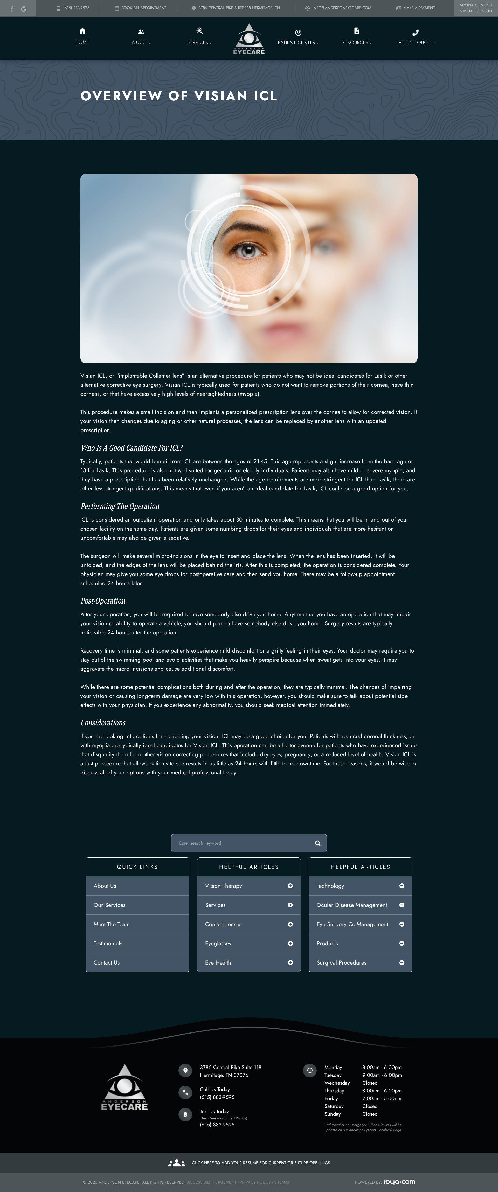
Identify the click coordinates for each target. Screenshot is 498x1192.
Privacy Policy (255, 1182)
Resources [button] (355, 42)
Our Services (110, 905)
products (327, 943)
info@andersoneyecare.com (341, 8)
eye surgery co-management (352, 924)
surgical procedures (341, 962)
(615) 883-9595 (75, 8)
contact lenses (223, 924)
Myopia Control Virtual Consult (476, 8)
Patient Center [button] (296, 42)
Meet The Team (112, 924)
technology (330, 886)
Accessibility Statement (211, 1182)
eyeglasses (218, 943)
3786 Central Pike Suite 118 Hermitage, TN (238, 8)
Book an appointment (143, 8)
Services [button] (198, 42)
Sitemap (282, 1182)
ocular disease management (352, 905)
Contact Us (107, 962)
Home (82, 42)
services (215, 905)
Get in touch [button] (414, 42)
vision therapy (223, 886)
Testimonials (108, 943)
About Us (105, 886)
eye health (218, 962)
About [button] (139, 42)
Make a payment (418, 8)
